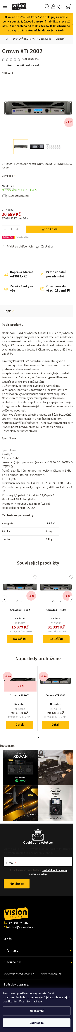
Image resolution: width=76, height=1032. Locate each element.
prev (4, 599)
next (72, 599)
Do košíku (52, 229)
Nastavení (37, 1011)
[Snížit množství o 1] (5, 229)
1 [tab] (38, 737)
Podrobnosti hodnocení (23, 65)
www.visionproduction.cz (19, 974)
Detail (20, 725)
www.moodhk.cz (51, 974)
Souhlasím (37, 1023)
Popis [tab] (7, 311)
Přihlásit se (16, 884)
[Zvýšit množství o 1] (17, 229)
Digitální (50, 523)
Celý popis (7, 176)
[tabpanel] (20, 698)
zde (39, 1001)
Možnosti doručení (18, 196)
